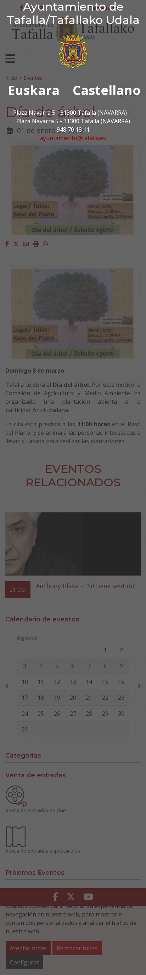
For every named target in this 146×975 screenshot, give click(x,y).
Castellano (107, 90)
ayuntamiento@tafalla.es (73, 138)
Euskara (34, 90)
